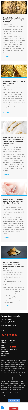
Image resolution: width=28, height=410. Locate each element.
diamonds (14, 281)
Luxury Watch (15, 211)
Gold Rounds (12, 28)
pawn (10, 284)
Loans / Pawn (16, 276)
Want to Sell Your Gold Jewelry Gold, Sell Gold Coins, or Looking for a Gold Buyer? (13, 265)
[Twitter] (10, 346)
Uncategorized (19, 31)
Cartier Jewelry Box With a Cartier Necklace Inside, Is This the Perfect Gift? (13, 201)
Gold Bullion (15, 26)
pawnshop (14, 284)
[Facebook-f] (13, 346)
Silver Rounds (12, 31)
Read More (6, 56)
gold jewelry (13, 283)
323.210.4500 (9, 334)
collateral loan (9, 281)
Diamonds (8, 207)
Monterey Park (17, 277)
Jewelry (4, 211)
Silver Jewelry (6, 31)
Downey (12, 207)
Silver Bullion (14, 29)
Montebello (5, 29)
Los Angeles (17, 28)
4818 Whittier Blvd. (6, 319)
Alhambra (8, 26)
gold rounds (19, 283)
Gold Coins (21, 26)
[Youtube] (15, 346)
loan (8, 284)
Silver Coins (19, 29)
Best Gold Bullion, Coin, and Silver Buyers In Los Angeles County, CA (14, 20)
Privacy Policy (13, 349)
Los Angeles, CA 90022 (8, 322)
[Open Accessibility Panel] (2, 407)
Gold (11, 26)
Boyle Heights (13, 272)
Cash (18, 272)
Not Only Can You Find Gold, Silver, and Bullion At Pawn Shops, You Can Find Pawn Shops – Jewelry (13, 140)
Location (21, 276)
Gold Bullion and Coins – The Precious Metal (14, 82)
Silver (9, 29)
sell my (18, 284)
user (11, 24)
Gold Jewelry (6, 28)
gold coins (8, 283)
